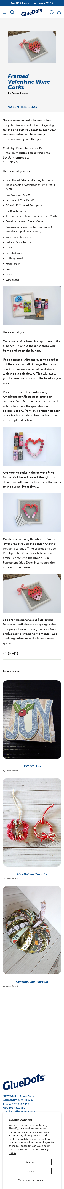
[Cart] (59, 12)
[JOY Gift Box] (32, 719)
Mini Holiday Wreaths (32, 874)
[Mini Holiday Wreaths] (32, 822)
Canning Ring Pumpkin (32, 981)
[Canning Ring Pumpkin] (32, 930)
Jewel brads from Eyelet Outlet (25, 221)
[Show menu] (4, 12)
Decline (30, 1171)
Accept (30, 1162)
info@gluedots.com (23, 1111)
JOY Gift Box (32, 766)
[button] (12, 12)
